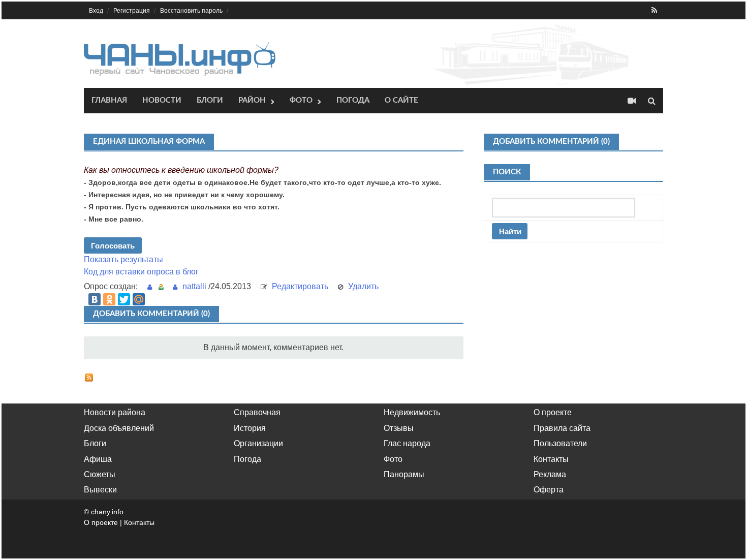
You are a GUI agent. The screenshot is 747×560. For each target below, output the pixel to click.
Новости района (114, 412)
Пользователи (560, 443)
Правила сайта (562, 428)
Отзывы (399, 428)
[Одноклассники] (109, 299)
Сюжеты (99, 474)
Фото (301, 100)
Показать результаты (123, 259)
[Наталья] (152, 286)
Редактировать (300, 286)
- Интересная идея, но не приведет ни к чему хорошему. (184, 195)
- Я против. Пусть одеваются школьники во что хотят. (181, 207)
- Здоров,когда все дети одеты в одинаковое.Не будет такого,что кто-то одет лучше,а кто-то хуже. (262, 182)
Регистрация (131, 10)
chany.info (107, 512)
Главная (109, 100)
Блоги (210, 100)
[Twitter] (124, 299)
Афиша (98, 459)
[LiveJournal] (153, 299)
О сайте (401, 100)
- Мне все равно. (113, 219)
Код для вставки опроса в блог (141, 271)
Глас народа (407, 443)
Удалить (363, 286)
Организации (258, 443)
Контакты (551, 459)
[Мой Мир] (139, 299)
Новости (161, 100)
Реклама (550, 474)
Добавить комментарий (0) (151, 314)
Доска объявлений (119, 428)
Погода (352, 100)
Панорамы (404, 474)
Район (252, 100)
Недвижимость (412, 412)
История (250, 428)
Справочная (257, 412)
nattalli (194, 286)
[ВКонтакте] (94, 299)
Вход (96, 10)
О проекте (553, 412)
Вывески (100, 489)
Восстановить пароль (191, 10)
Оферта (549, 489)
